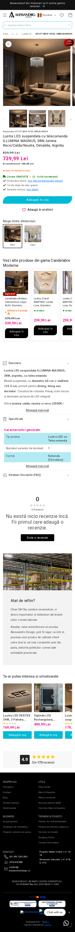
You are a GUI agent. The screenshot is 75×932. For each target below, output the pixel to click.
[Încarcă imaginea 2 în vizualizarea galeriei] (37, 118)
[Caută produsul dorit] (69, 25)
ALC (47, 922)
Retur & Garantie (46, 792)
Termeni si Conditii (48, 832)
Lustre (13, 33)
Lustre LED (18, 33)
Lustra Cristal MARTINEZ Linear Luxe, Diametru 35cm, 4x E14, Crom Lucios (45, 302)
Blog (5, 797)
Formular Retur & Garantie (51, 808)
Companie (8, 787)
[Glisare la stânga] (4, 119)
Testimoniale (9, 808)
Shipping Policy (46, 837)
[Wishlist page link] (62, 15)
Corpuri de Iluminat (7, 33)
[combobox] (37, 25)
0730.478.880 (15, 862)
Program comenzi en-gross (17, 832)
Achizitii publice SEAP (49, 803)
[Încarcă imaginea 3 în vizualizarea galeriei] (56, 118)
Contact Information (48, 842)
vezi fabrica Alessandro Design (45, 180)
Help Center (44, 787)
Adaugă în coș (17, 734)
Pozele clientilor (11, 803)
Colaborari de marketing (15, 827)
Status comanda (46, 797)
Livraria (47, 925)
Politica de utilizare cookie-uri (53, 827)
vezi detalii (32, 189)
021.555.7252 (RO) (18, 856)
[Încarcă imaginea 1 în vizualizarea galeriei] (18, 118)
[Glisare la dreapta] (71, 119)
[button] (5, 15)
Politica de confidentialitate (52, 821)
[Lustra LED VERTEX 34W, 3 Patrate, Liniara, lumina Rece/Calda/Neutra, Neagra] (17, 698)
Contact (7, 792)
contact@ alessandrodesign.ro (19, 869)
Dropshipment (10, 821)
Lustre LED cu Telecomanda (27, 33)
